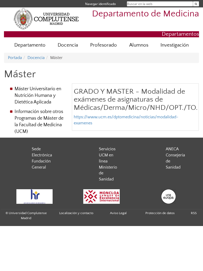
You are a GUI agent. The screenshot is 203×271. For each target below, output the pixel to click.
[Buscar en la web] (196, 3)
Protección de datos (160, 213)
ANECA (172, 149)
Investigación (174, 45)
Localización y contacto (76, 213)
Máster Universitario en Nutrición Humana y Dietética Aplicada (38, 95)
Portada (15, 57)
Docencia (68, 45)
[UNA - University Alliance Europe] (168, 196)
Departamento (29, 45)
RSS (194, 213)
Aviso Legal (118, 213)
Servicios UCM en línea (107, 155)
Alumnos (138, 45)
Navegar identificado (100, 4)
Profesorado (103, 45)
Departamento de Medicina (145, 14)
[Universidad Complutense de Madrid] (46, 18)
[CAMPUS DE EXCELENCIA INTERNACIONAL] (101, 196)
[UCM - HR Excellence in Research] (34, 196)
